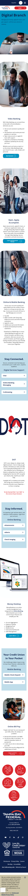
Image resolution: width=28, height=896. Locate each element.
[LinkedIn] (14, 837)
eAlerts (7, 532)
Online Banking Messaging (8, 384)
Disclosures (7, 861)
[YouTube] (5, 837)
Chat (4, 376)
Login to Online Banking (12, 753)
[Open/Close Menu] (25, 3)
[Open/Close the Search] (20, 3)
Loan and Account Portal (12, 241)
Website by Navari (21, 867)
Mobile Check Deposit (12, 675)
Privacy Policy (15, 861)
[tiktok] (18, 837)
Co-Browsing (7, 392)
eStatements (9, 525)
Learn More (12, 636)
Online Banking (18, 611)
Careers (22, 861)
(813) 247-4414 (16, 824)
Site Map (10, 864)
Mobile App (8, 682)
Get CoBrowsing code (8, 867)
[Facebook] (9, 837)
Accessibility (17, 864)
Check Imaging (9, 539)
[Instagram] (22, 837)
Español (14, 3)
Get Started (9, 156)
